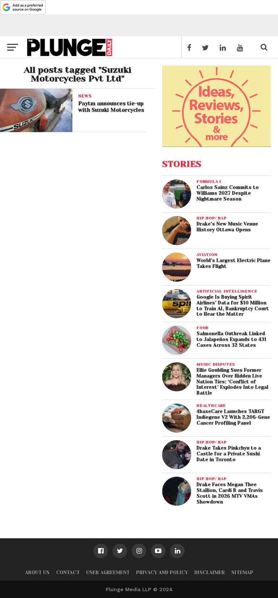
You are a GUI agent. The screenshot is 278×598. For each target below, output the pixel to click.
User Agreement (108, 572)
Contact (68, 572)
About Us (37, 572)
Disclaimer (209, 572)
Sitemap (242, 572)
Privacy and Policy (162, 572)
